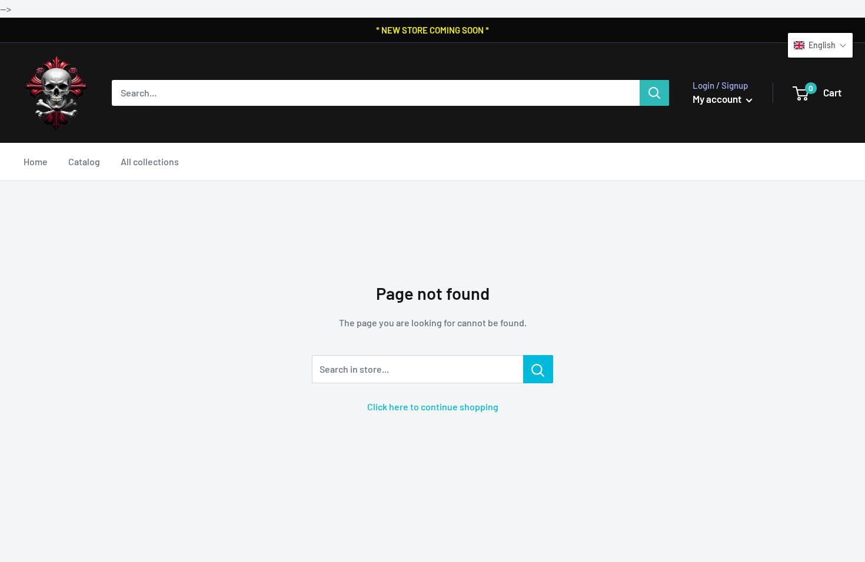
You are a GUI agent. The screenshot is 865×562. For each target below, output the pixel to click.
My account (718, 99)
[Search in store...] (538, 369)
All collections (150, 161)
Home (36, 161)
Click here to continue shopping (432, 406)
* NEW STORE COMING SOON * (432, 30)
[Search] (654, 93)
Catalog (84, 161)
